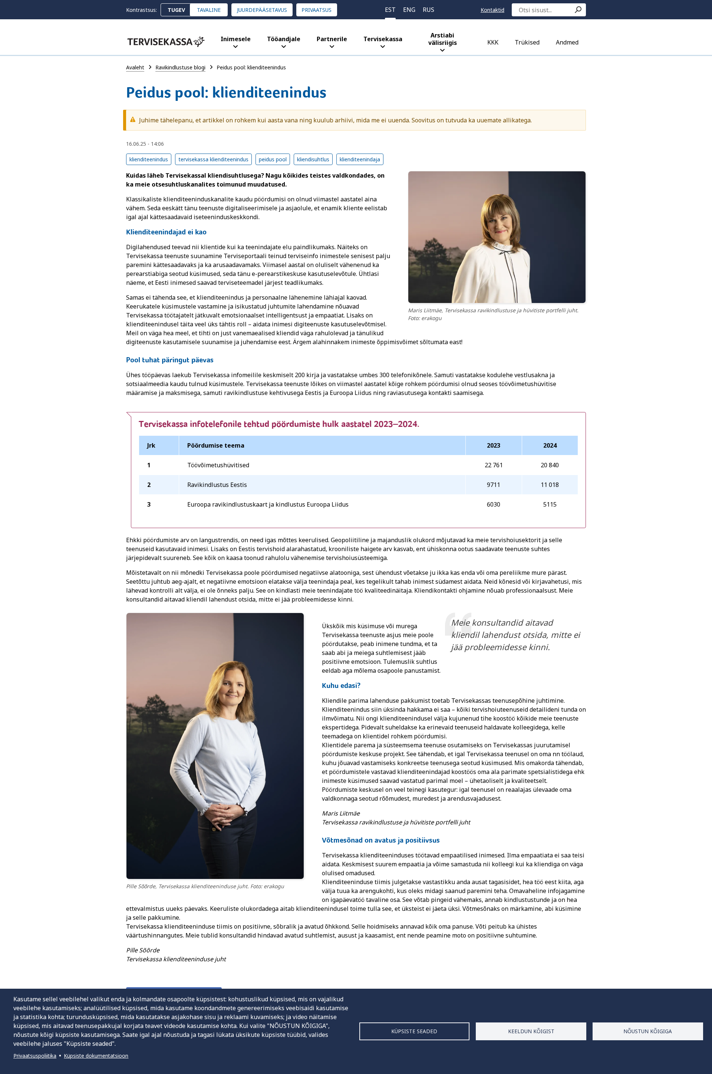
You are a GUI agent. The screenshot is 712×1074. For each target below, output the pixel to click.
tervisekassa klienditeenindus (213, 159)
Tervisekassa (382, 39)
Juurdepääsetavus (262, 9)
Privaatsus (316, 9)
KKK (492, 42)
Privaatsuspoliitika (34, 1055)
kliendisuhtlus (313, 159)
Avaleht (135, 67)
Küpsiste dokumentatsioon (96, 1055)
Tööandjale (283, 39)
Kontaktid (492, 9)
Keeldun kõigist (531, 1031)
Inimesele (236, 39)
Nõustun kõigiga (647, 1031)
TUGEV (176, 9)
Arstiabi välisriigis (442, 39)
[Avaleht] (166, 42)
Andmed (567, 42)
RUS (428, 10)
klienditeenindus (148, 159)
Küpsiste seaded (414, 1031)
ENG (409, 10)
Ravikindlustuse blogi (180, 67)
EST (390, 10)
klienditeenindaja (360, 159)
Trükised (527, 42)
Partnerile (332, 39)
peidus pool (273, 159)
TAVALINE (209, 9)
